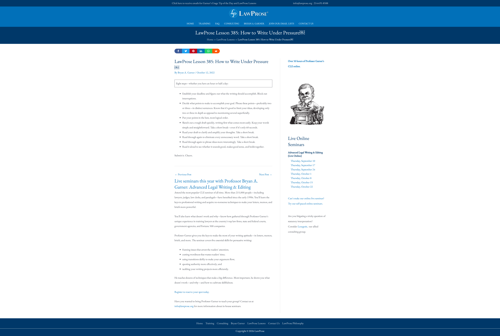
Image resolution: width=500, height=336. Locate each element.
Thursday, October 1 (301, 173)
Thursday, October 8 (301, 178)
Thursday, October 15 (302, 182)
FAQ (217, 23)
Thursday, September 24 (303, 169)
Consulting (231, 23)
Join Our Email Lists (281, 23)
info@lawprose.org (302, 3)
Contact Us (306, 23)
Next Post (265, 174)
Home (190, 23)
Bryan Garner (238, 323)
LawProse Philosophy (293, 323)
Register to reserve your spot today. (191, 292)
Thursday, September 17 (303, 165)
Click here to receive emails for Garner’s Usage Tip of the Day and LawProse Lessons (214, 3)
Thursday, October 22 (302, 186)
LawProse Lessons (256, 323)
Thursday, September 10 (303, 161)
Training (204, 23)
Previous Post (183, 174)
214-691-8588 (321, 3)
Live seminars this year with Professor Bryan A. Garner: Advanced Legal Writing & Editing (216, 184)
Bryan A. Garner (254, 23)
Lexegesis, (303, 226)
